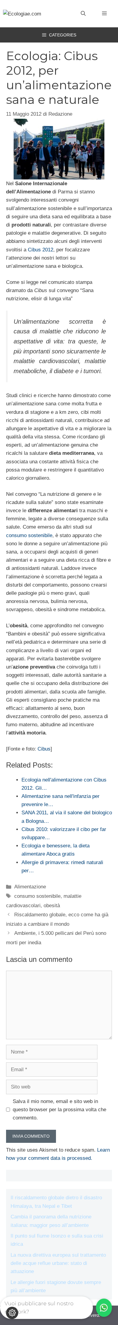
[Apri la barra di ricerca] (83, 13)
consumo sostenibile (29, 535)
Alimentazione (30, 887)
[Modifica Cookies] (12, 1313)
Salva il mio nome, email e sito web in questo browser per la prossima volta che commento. (59, 1109)
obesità (52, 905)
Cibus (44, 749)
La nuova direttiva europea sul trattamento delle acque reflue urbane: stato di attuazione (58, 1263)
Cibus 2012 (40, 250)
